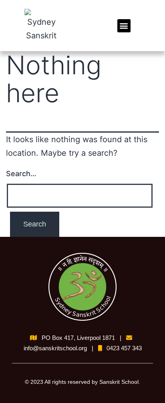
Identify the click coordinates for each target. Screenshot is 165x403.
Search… (21, 173)
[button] (124, 25)
